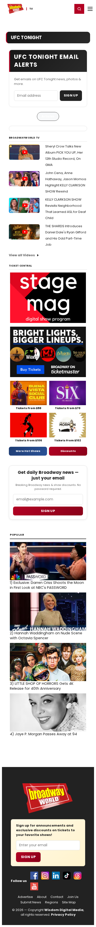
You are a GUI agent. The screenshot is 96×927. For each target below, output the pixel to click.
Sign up (48, 511)
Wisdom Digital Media (63, 910)
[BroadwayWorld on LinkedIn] (55, 875)
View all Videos (22, 255)
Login (67, 9)
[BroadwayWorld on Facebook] (34, 875)
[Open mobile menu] (90, 9)
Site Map (69, 902)
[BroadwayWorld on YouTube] (34, 886)
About (42, 897)
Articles (48, 116)
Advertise (25, 897)
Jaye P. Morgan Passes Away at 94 (43, 734)
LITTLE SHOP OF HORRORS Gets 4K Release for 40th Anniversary (41, 686)
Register (53, 9)
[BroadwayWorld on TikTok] (66, 875)
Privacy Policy (63, 914)
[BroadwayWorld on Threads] (77, 875)
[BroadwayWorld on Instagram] (45, 875)
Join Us (73, 897)
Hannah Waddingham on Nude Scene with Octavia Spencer (46, 635)
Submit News (30, 902)
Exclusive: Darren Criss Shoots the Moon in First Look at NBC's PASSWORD (47, 585)
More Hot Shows (28, 451)
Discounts (68, 451)
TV (31, 8)
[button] (79, 9)
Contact (56, 897)
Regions (51, 902)
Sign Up (71, 95)
